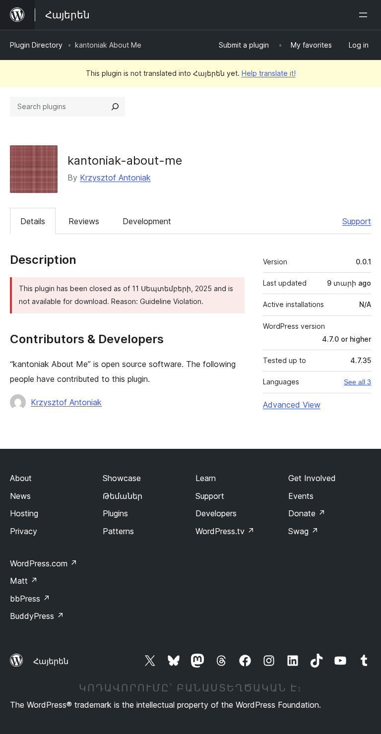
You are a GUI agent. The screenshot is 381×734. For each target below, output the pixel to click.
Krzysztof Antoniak (115, 178)
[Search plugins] (115, 107)
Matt (24, 581)
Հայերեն (50, 661)
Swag (303, 531)
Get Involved (312, 478)
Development (147, 221)
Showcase (122, 478)
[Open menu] (365, 15)
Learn (205, 478)
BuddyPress (37, 616)
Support (356, 221)
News (20, 496)
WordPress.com (43, 563)
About (21, 478)
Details (32, 221)
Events (301, 496)
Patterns (118, 531)
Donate (306, 513)
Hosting (24, 513)
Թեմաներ (122, 496)
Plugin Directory (36, 45)
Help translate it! (269, 73)
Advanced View (291, 405)
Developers (216, 513)
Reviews (83, 221)
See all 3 (357, 382)
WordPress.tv (224, 531)
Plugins (115, 513)
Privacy (23, 531)
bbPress (30, 599)
